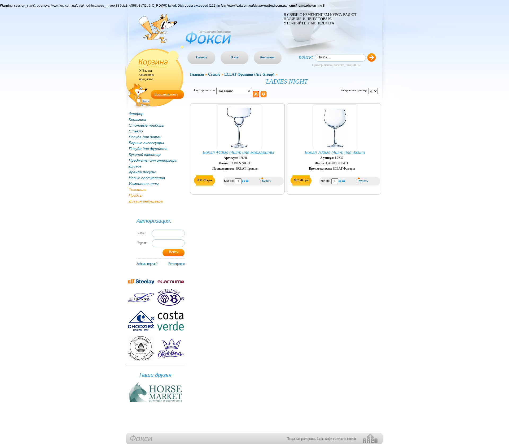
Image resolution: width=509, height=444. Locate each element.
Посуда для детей (145, 137)
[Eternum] (170, 281)
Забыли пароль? (147, 264)
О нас (235, 57)
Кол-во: (229, 180)
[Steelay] (141, 281)
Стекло (136, 131)
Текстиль (137, 189)
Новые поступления (147, 178)
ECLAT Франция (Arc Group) (249, 74)
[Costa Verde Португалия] (170, 321)
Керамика (137, 119)
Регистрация (176, 264)
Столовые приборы (146, 125)
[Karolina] (170, 348)
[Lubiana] (141, 297)
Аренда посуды (142, 172)
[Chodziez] (141, 321)
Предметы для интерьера (153, 160)
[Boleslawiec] (170, 297)
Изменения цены (144, 184)
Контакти (267, 57)
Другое (135, 166)
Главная (201, 57)
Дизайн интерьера (146, 201)
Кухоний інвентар (145, 154)
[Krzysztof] (141, 348)
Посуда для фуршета (148, 148)
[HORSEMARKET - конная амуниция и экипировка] (155, 402)
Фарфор (136, 113)
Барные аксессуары (146, 143)
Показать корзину (166, 94)
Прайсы (135, 195)
